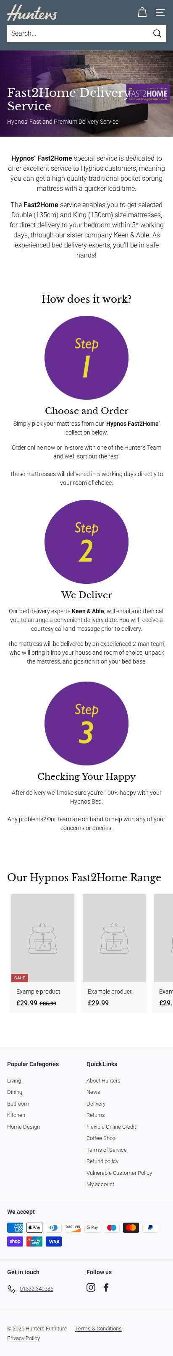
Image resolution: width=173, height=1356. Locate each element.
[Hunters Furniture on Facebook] (106, 1287)
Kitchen (16, 1115)
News (93, 1092)
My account (100, 1184)
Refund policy (102, 1161)
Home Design (23, 1127)
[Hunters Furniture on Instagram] (90, 1287)
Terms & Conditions (98, 1328)
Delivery (95, 1104)
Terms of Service (106, 1150)
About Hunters (103, 1081)
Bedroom (18, 1104)
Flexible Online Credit (111, 1127)
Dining (14, 1092)
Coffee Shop (100, 1138)
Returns (95, 1115)
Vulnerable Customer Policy (119, 1173)
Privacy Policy (23, 1338)
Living (14, 1081)
